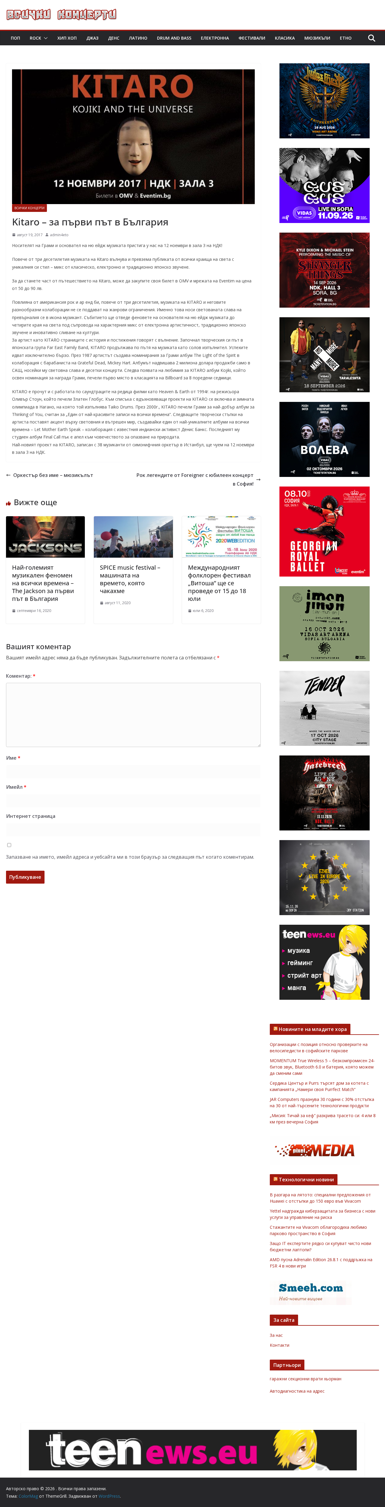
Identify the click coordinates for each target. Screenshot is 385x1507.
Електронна (215, 38)
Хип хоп (67, 38)
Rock (35, 38)
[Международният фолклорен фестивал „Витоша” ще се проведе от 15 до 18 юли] (221, 520)
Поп (15, 38)
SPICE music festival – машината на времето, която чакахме (130, 579)
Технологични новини (306, 1179)
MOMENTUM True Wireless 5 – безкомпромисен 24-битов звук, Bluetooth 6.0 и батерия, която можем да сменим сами (322, 1067)
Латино (138, 38)
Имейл (16, 787)
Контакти (279, 1345)
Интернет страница (30, 816)
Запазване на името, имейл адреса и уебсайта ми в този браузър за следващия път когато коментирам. (130, 857)
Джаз (92, 38)
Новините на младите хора (313, 1029)
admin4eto (59, 234)
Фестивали (252, 38)
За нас (276, 1335)
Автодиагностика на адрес (297, 1391)
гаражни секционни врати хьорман (305, 1379)
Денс (113, 38)
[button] (44, 38)
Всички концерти (29, 208)
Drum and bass (174, 38)
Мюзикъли (317, 38)
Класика (285, 38)
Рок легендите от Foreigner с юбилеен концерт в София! (195, 479)
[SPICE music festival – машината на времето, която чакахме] (133, 520)
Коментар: (20, 676)
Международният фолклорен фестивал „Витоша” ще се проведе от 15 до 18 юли (219, 583)
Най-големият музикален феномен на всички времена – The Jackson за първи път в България (43, 583)
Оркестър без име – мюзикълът (53, 475)
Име (13, 758)
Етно (346, 38)
